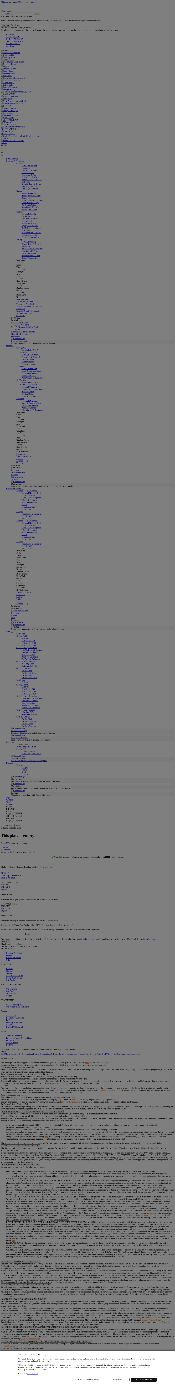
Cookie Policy (32, 1374)
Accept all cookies (144, 1380)
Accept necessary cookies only (87, 1380)
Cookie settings (116, 1380)
